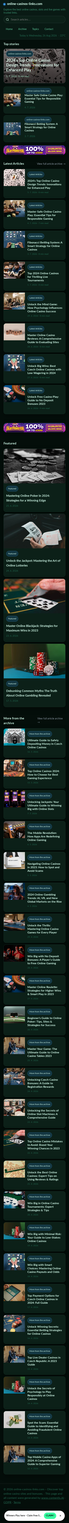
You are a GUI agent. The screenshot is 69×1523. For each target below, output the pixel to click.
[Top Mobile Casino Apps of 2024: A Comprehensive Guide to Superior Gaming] (34, 1459)
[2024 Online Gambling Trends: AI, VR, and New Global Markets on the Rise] (34, 897)
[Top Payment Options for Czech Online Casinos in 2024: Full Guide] (34, 1298)
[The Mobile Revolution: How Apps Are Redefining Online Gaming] (34, 835)
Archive (22, 29)
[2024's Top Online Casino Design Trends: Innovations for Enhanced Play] (34, 183)
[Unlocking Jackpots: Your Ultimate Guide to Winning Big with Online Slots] (34, 804)
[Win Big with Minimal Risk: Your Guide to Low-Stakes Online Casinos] (34, 1236)
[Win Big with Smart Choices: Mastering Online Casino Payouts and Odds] (34, 1267)
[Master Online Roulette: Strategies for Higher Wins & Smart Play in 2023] (34, 990)
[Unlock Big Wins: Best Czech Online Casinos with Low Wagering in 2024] (34, 368)
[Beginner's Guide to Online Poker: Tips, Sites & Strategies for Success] (34, 1020)
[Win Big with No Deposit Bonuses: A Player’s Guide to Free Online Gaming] (34, 959)
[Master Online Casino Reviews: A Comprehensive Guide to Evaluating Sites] (34, 337)
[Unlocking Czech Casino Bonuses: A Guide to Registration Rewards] (34, 1082)
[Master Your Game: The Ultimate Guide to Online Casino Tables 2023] (34, 1051)
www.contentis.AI (52, 1498)
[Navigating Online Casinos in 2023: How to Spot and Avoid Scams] (34, 866)
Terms (17, 1502)
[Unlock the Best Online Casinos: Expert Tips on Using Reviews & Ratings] (34, 1175)
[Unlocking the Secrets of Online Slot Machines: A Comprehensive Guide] (34, 1113)
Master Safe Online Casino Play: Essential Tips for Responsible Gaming (44, 98)
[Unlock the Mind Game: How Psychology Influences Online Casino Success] (34, 307)
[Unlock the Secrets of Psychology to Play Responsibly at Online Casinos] (34, 1393)
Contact (49, 29)
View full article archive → (51, 164)
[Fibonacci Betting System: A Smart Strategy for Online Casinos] (34, 245)
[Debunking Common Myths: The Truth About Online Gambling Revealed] (34, 675)
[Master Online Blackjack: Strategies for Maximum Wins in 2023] (34, 610)
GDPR (7, 1502)
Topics (35, 29)
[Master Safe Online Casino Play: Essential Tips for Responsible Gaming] (34, 214)
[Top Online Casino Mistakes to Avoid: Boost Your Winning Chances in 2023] (34, 1144)
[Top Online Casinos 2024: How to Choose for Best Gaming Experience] (34, 774)
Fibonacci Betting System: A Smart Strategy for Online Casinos (41, 127)
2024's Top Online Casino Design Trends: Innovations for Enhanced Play (32, 65)
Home (9, 29)
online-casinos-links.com (24, 4)
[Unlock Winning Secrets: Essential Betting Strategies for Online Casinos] (34, 1329)
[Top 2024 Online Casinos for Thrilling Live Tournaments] (34, 276)
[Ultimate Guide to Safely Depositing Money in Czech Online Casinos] (34, 743)
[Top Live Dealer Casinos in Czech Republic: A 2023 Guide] (34, 1360)
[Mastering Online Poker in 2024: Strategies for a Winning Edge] (34, 480)
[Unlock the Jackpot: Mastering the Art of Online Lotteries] (34, 545)
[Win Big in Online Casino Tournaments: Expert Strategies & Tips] (34, 1205)
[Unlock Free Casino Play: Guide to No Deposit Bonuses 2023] (34, 399)
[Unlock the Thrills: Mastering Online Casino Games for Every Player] (34, 928)
